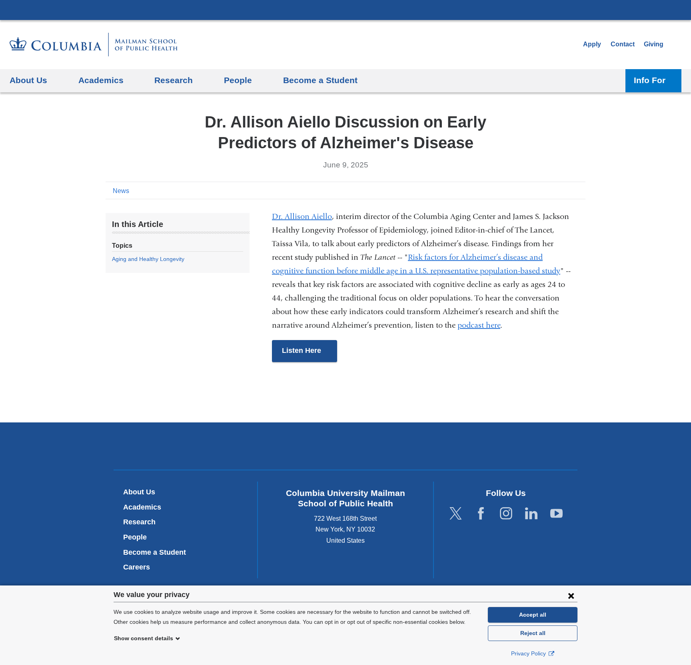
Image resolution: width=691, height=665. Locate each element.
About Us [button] (28, 80)
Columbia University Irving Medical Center (345, 9)
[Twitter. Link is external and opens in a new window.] (455, 513)
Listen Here (309, 354)
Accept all (532, 614)
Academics (142, 507)
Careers (136, 567)
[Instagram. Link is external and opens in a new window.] (506, 513)
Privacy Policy (529, 653)
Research (139, 522)
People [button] (238, 80)
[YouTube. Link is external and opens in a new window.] (556, 513)
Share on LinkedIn (567, 190)
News (121, 190)
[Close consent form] (571, 595)
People (135, 537)
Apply (592, 44)
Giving (653, 44)
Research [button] (173, 80)
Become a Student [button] (320, 80)
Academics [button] (101, 80)
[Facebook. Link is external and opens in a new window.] (480, 513)
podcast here (478, 325)
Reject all (532, 633)
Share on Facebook (541, 190)
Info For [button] (649, 80)
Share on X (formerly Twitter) (554, 190)
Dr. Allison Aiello (302, 216)
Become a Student (154, 552)
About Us (139, 492)
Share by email (579, 190)
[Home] (94, 44)
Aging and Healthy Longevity (148, 259)
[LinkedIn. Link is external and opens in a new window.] (531, 513)
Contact (623, 44)
